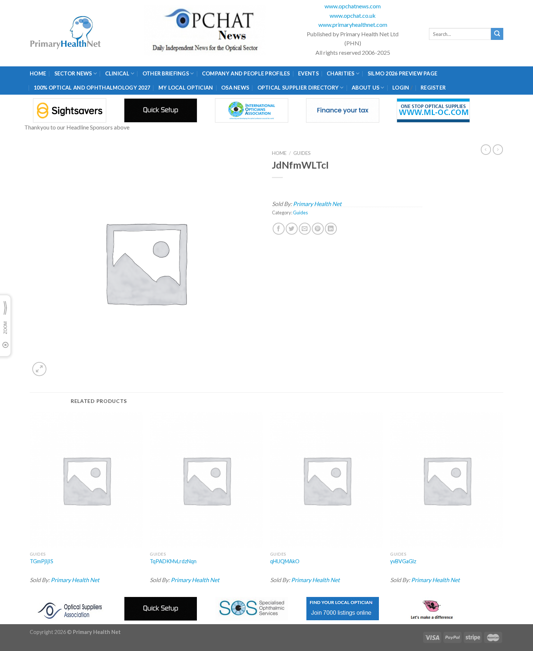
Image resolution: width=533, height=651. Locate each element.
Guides (302, 153)
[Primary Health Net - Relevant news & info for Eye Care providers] (66, 33)
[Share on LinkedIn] (331, 229)
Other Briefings (165, 73)
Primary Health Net (317, 203)
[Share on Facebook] (279, 229)
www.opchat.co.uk (353, 15)
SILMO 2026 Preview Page (404, 73)
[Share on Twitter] (292, 229)
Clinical (117, 73)
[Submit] (497, 34)
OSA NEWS (235, 88)
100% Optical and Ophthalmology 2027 (92, 88)
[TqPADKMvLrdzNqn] (206, 480)
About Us (365, 88)
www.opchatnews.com (353, 6)
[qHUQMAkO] (326, 480)
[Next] (502, 502)
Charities (341, 73)
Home (38, 73)
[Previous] (30, 502)
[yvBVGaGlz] (446, 480)
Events (308, 73)
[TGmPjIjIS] (86, 480)
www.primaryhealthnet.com (352, 24)
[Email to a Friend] (305, 229)
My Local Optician (185, 88)
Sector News (73, 73)
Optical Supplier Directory (298, 88)
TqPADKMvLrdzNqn (173, 561)
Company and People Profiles (246, 73)
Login (400, 88)
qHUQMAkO (284, 561)
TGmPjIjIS (41, 561)
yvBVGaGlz (403, 561)
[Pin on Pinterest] (318, 229)
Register (433, 88)
